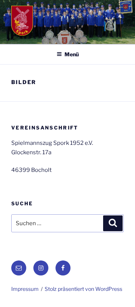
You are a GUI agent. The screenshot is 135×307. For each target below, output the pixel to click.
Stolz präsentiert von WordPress (83, 289)
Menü (71, 54)
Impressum (25, 289)
